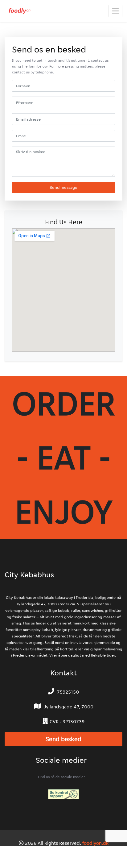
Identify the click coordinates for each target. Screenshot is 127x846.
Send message (63, 187)
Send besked (63, 739)
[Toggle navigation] (115, 11)
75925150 (68, 692)
